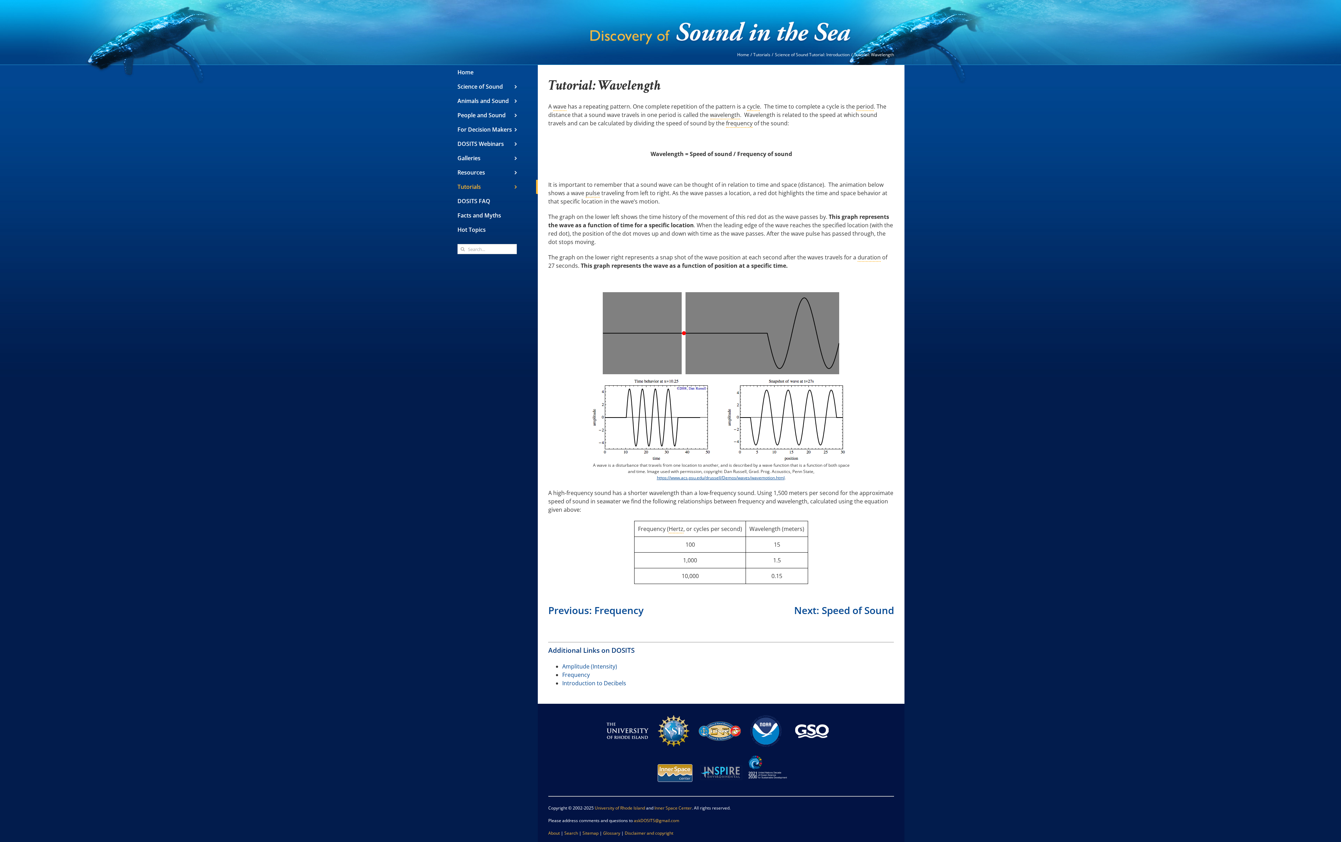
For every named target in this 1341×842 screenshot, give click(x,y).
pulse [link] (593, 193)
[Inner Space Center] (675, 755)
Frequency (576, 675)
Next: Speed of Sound (844, 610)
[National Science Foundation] (674, 713)
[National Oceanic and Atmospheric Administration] (766, 713)
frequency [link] (739, 123)
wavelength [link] (725, 115)
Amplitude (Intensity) (589, 666)
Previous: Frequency (596, 610)
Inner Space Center (673, 808)
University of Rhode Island (620, 808)
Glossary (611, 833)
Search (571, 833)
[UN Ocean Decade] (767, 755)
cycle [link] (753, 106)
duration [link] (869, 257)
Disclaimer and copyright (649, 833)
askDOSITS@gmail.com (656, 820)
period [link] (865, 106)
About (554, 833)
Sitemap (590, 833)
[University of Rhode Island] (627, 713)
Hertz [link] (676, 529)
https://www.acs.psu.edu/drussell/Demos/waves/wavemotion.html (721, 478)
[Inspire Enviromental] (721, 755)
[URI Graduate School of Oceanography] (812, 713)
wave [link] (559, 106)
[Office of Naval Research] (720, 713)
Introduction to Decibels (594, 683)
